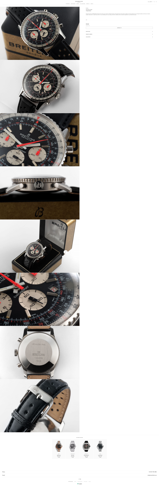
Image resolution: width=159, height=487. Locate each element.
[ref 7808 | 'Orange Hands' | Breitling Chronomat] (40, 33)
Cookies (75, 481)
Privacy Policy (85, 481)
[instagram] (80, 479)
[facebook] (78, 479)
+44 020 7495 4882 (153, 471)
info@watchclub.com (152, 475)
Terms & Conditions (80, 481)
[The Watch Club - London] (74, 1)
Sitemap (90, 481)
